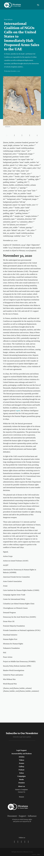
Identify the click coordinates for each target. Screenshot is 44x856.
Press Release (8, 19)
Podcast (21, 770)
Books (21, 779)
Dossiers (21, 783)
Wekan (38, 854)
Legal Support (21, 750)
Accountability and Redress (21, 754)
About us (21, 786)
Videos (21, 760)
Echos (21, 773)
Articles (21, 757)
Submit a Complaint (21, 789)
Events (21, 763)
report (18, 411)
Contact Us (21, 792)
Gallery (21, 766)
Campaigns (21, 776)
